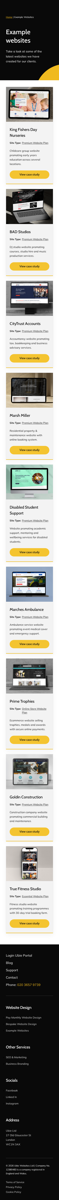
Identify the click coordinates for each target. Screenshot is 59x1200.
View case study (29, 174)
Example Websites (17, 1030)
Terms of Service (15, 1182)
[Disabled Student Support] (29, 482)
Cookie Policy (13, 1191)
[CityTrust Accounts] (29, 298)
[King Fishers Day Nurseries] (29, 104)
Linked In (11, 1097)
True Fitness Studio (25, 888)
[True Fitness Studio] (29, 863)
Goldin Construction (26, 797)
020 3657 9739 (28, 985)
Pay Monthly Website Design (23, 1017)
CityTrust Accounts (25, 323)
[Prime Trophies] (29, 676)
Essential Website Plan (35, 896)
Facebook (12, 1090)
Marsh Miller (20, 415)
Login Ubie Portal (19, 955)
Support (12, 970)
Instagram (12, 1103)
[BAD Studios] (29, 206)
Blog (9, 963)
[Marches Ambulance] (29, 584)
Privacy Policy (14, 1187)
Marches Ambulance (27, 609)
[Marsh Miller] (29, 390)
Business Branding (17, 1063)
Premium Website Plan (35, 142)
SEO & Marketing (16, 1057)
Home (9, 17)
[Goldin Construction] (29, 771)
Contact (12, 977)
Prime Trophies (22, 701)
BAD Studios (20, 231)
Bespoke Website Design (21, 1024)
